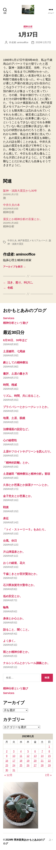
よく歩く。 (10, 640)
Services (8, 318)
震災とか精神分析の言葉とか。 (22, 219)
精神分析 (28, 26)
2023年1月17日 (43, 42)
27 (35, 765)
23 (6, 765)
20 (35, 760)
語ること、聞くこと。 (17, 629)
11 (21, 756)
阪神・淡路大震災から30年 (20, 190)
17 (13, 760)
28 (42, 765)
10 (13, 756)
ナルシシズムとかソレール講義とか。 (26, 663)
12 (28, 756)
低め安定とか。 (12, 596)
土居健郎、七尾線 (14, 351)
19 (28, 760)
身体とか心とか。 (14, 618)
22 (49, 760)
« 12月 (8, 775)
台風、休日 (10, 540)
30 (6, 770)
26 (28, 765)
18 (21, 760)
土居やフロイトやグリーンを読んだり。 (28, 451)
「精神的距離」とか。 (17, 462)
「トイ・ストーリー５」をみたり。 (25, 529)
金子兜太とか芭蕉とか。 (18, 496)
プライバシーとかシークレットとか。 (26, 406)
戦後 (6, 507)
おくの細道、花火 (14, 562)
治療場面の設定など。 (17, 429)
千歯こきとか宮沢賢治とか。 (21, 573)
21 (42, 760)
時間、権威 (10, 384)
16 (6, 760)
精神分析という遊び (15, 322)
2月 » (48, 775)
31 (13, 770)
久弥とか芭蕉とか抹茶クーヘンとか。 (26, 484)
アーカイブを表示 (14, 266)
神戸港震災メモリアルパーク (33, 240)
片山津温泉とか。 (14, 551)
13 (35, 756)
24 (13, 765)
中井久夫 (12, 240)
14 (42, 756)
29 (49, 765)
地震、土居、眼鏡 (14, 418)
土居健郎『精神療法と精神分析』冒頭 (26, 473)
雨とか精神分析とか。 (17, 651)
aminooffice (22, 42)
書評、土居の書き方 (15, 373)
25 (21, 765)
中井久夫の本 (11, 204)
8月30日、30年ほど (15, 340)
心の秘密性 (10, 440)
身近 (6, 518)
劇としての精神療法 (15, 362)
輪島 (6, 607)
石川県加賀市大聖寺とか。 (19, 585)
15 (49, 756)
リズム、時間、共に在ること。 (22, 395)
